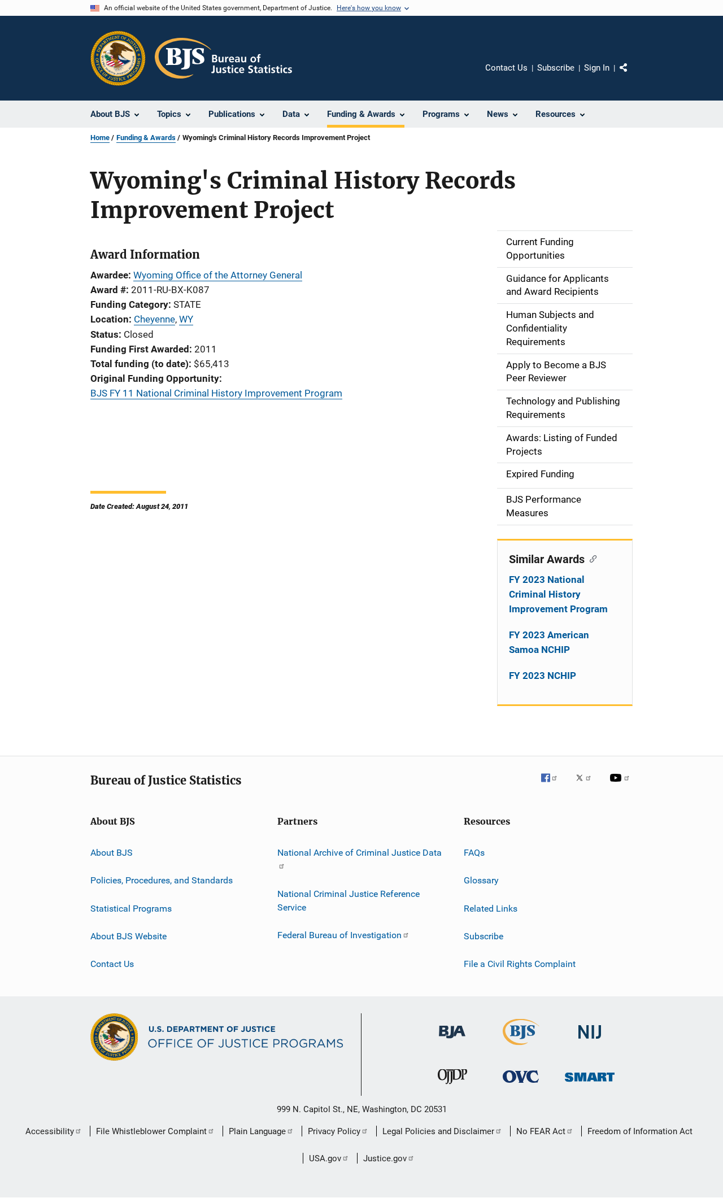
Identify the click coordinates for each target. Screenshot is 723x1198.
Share (632, 75)
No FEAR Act (540, 1131)
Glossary (481, 880)
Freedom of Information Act (639, 1131)
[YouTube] (621, 785)
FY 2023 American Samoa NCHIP (549, 642)
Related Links (490, 908)
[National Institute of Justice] (589, 1040)
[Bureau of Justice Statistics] (521, 1047)
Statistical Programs (131, 908)
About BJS (111, 852)
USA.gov (325, 1158)
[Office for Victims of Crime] (521, 1085)
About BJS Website (128, 936)
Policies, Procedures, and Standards (161, 880)
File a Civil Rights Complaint (520, 964)
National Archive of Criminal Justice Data (359, 852)
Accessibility (49, 1131)
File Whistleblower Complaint (151, 1131)
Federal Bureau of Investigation (339, 935)
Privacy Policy (334, 1131)
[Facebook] (553, 785)
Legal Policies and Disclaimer (438, 1131)
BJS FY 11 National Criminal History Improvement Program (216, 393)
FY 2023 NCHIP (542, 675)
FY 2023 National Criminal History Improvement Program (558, 594)
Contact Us (506, 68)
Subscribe (555, 68)
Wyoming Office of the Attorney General (217, 275)
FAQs (474, 852)
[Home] (223, 58)
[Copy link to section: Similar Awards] (590, 558)
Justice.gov (385, 1158)
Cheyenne (154, 319)
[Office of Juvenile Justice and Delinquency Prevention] (452, 1086)
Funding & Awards (146, 137)
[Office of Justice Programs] (118, 58)
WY (186, 319)
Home (100, 137)
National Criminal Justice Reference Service (348, 900)
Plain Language (257, 1131)
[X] (587, 785)
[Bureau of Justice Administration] (452, 1040)
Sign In (596, 68)
